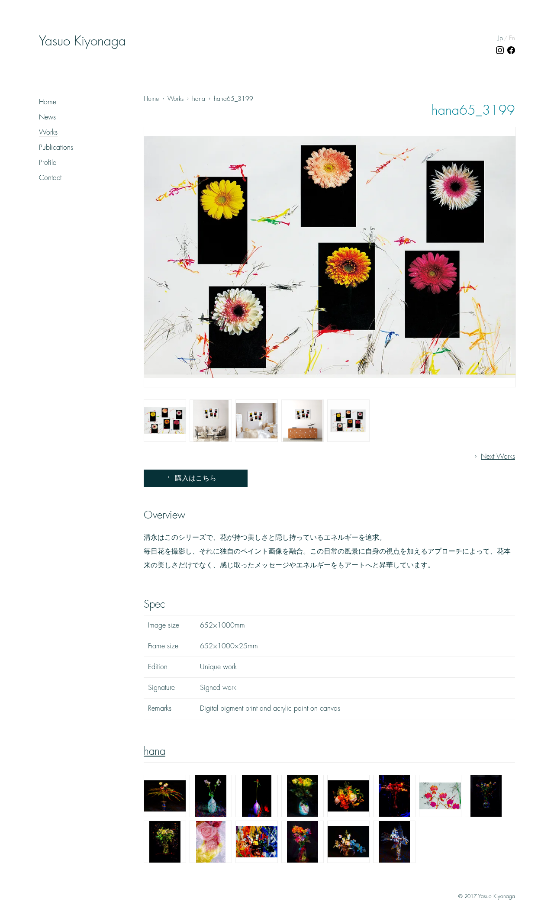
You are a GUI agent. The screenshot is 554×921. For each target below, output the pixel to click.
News (47, 117)
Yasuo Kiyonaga (82, 41)
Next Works (498, 456)
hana (154, 751)
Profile (47, 162)
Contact (50, 177)
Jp (500, 38)
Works (48, 132)
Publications (56, 147)
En (512, 38)
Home (47, 102)
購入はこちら (195, 478)
